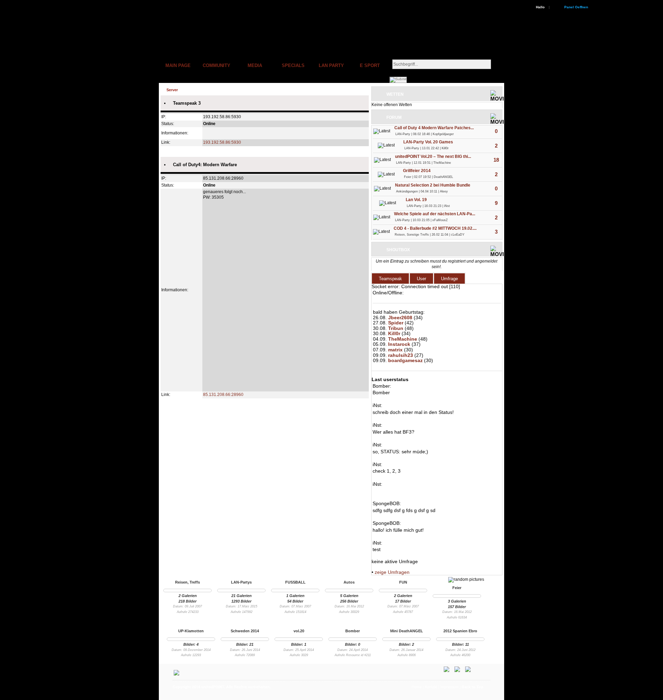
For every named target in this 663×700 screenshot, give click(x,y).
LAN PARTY (331, 65)
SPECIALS (293, 65)
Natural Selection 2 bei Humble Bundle (432, 185)
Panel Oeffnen (576, 7)
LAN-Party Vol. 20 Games (428, 142)
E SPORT (370, 65)
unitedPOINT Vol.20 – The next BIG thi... (433, 156)
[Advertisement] (364, 696)
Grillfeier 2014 (417, 170)
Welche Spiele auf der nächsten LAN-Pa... (434, 213)
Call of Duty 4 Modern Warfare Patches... (434, 127)
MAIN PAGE (178, 65)
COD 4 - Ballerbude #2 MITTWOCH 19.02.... (435, 228)
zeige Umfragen (392, 572)
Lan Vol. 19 (416, 199)
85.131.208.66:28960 (223, 394)
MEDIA (255, 65)
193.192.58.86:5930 (222, 142)
